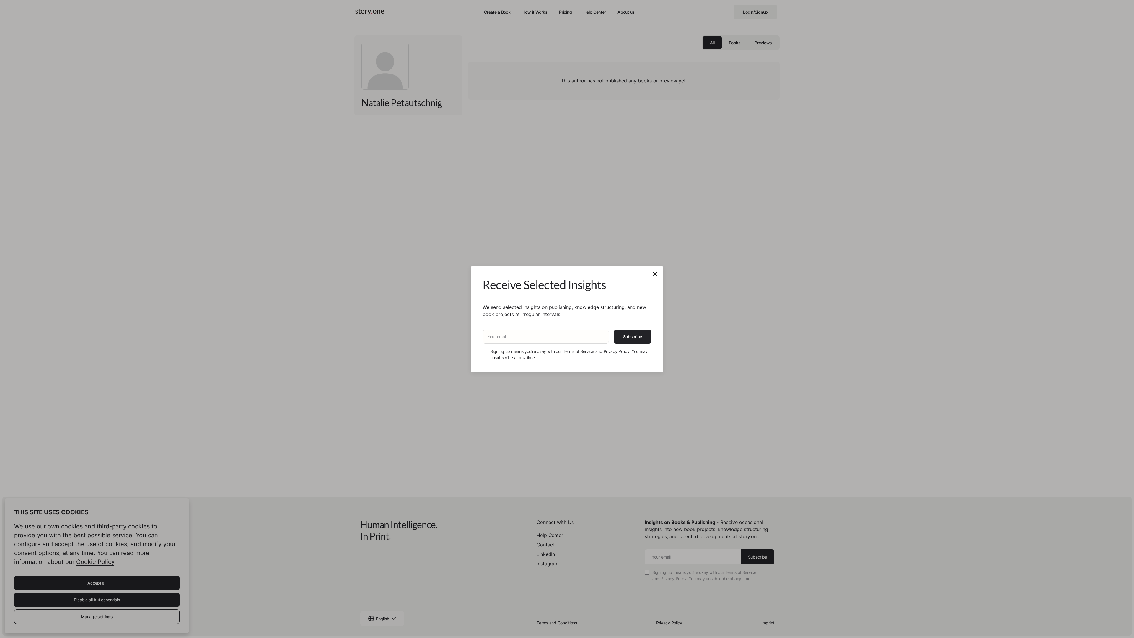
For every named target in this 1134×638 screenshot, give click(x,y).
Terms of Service (578, 351)
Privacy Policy (617, 351)
